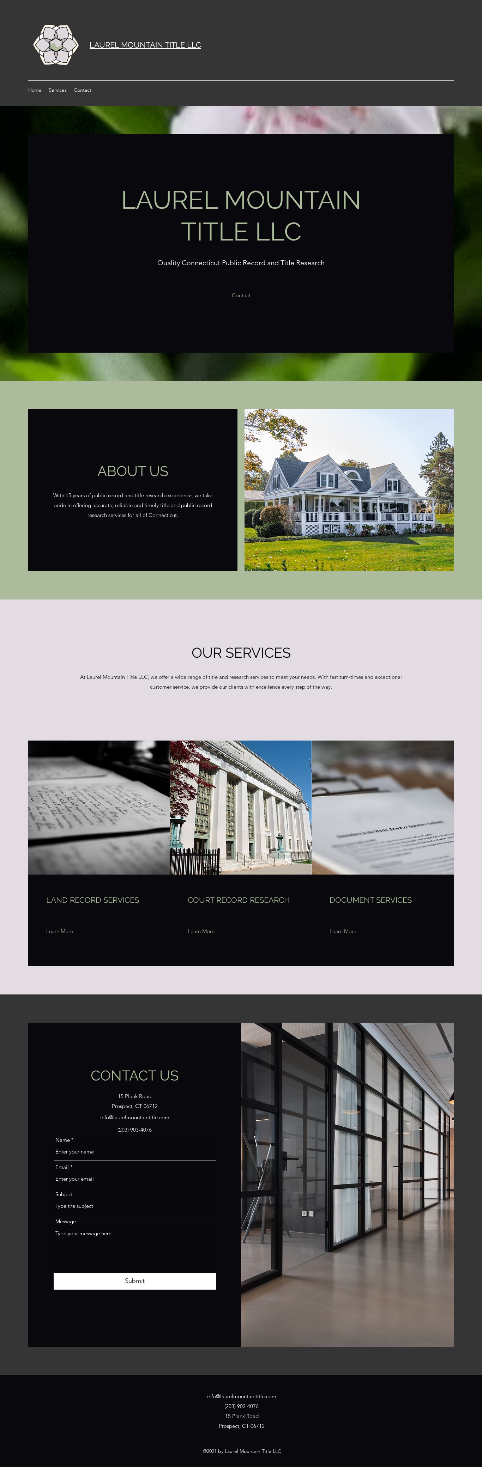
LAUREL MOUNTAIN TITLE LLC (145, 44)
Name (62, 1140)
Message (65, 1221)
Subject (64, 1194)
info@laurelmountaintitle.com (134, 1117)
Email (62, 1167)
